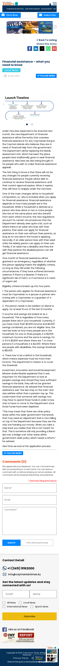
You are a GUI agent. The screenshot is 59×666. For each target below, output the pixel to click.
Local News (29, 602)
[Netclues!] (42, 661)
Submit (11, 542)
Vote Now (12, 15)
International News (17, 606)
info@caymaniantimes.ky (24, 574)
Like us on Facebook (21, 629)
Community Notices (15, 9)
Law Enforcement (32, 9)
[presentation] (55, 27)
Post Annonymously (37, 542)
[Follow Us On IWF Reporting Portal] (29, 638)
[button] (15, 27)
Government (46, 9)
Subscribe (29, 616)
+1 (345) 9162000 (20, 568)
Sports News (41, 606)
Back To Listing (48, 40)
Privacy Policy (20, 658)
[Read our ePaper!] (52, 662)
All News (11, 602)
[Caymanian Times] (10, 3)
